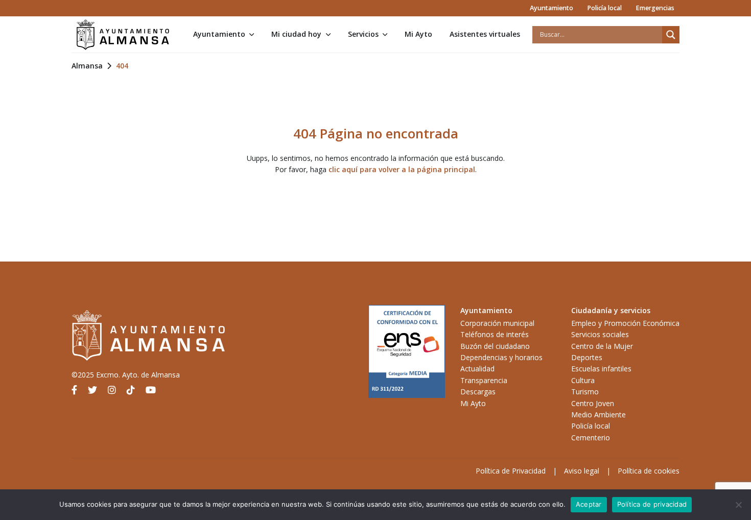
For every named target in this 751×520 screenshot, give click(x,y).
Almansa (87, 65)
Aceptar (589, 504)
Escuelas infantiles (601, 368)
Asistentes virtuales (485, 34)
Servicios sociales (600, 334)
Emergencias (655, 8)
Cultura (583, 380)
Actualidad (477, 368)
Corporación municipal (497, 323)
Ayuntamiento (551, 8)
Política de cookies (648, 471)
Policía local (604, 8)
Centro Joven (592, 403)
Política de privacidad (652, 504)
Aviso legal (581, 471)
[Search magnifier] (670, 34)
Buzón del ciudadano (495, 346)
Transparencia (483, 380)
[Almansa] (123, 34)
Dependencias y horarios (501, 357)
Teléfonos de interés (494, 334)
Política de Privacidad (511, 471)
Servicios (363, 34)
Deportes (586, 357)
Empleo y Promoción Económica (625, 323)
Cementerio (590, 437)
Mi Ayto (418, 34)
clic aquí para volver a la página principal (401, 169)
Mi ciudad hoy (296, 34)
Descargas (478, 391)
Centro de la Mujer (602, 346)
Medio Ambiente (598, 414)
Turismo (585, 391)
